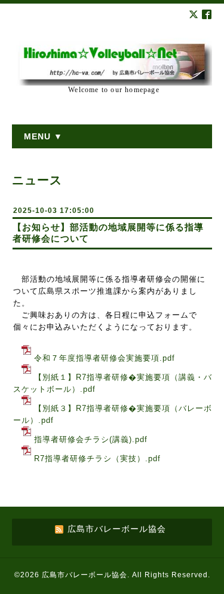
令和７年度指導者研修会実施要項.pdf (104, 358)
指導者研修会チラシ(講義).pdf (91, 439)
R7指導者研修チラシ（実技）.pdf (97, 458)
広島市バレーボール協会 (84, 575)
